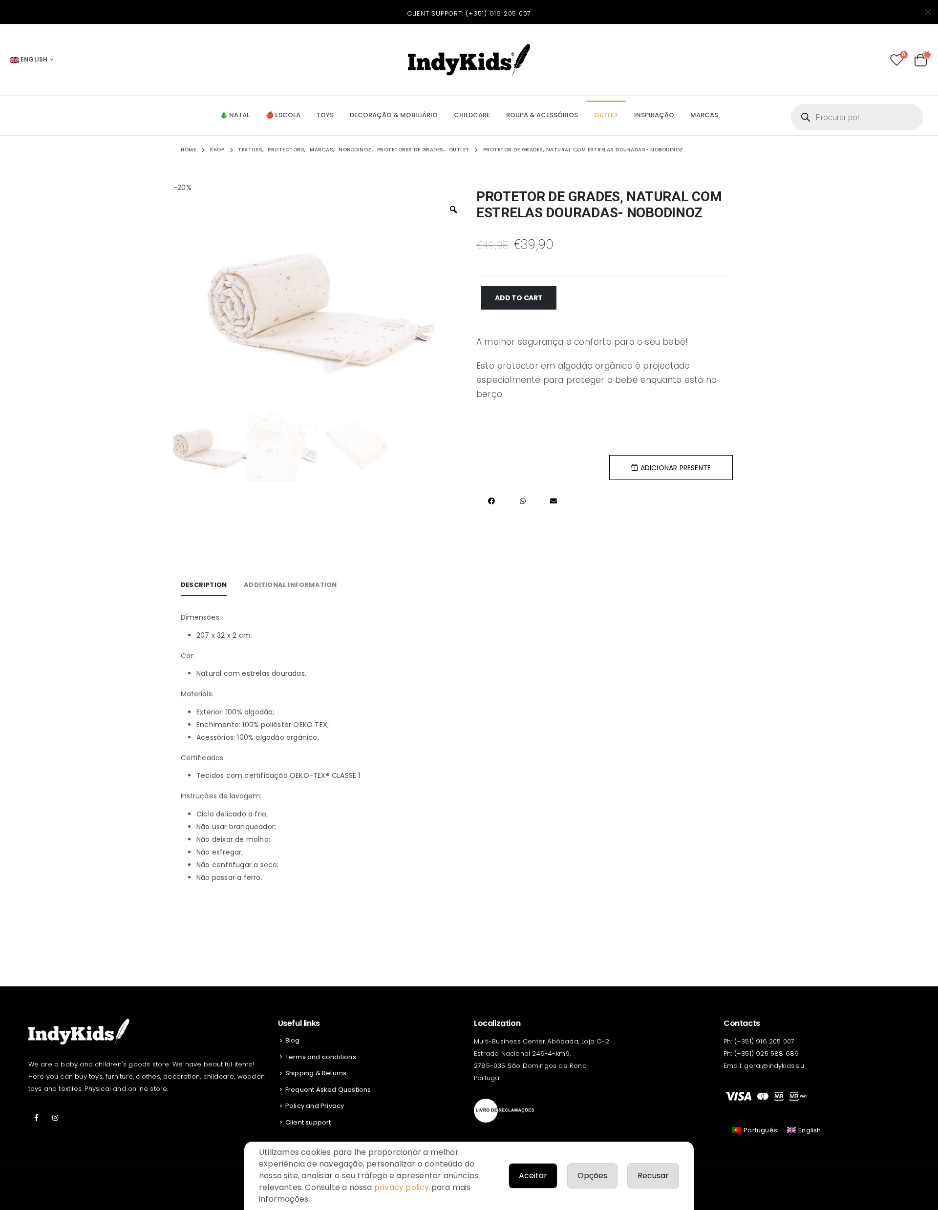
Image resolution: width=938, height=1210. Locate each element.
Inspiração (654, 115)
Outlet (606, 115)
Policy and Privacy (314, 1105)
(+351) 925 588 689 (766, 1053)
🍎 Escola (283, 115)
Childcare (472, 115)
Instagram (55, 1117)
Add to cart (519, 298)
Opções (592, 1175)
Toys (325, 115)
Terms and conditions (320, 1057)
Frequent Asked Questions (328, 1089)
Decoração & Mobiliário (394, 115)
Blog (292, 1040)
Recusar (653, 1175)
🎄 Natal (235, 115)
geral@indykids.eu (774, 1065)
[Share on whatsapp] (522, 501)
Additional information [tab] (290, 584)
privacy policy (401, 1187)
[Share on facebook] (491, 501)
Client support (308, 1122)
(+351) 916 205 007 (498, 13)
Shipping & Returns (316, 1073)
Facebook (36, 1117)
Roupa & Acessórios (542, 115)
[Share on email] (553, 501)
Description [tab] (204, 584)
